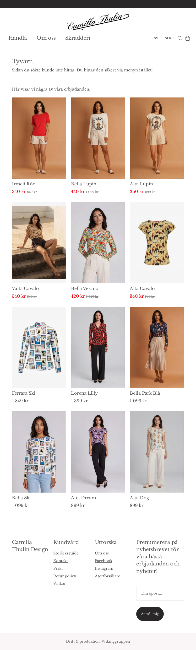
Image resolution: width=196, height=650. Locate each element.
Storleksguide (66, 553)
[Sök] (180, 38)
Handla (17, 38)
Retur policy (64, 576)
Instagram (104, 568)
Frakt (58, 568)
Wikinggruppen (116, 641)
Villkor (59, 583)
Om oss (46, 38)
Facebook (103, 561)
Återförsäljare (107, 576)
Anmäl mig (150, 614)
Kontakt (60, 561)
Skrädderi (77, 38)
